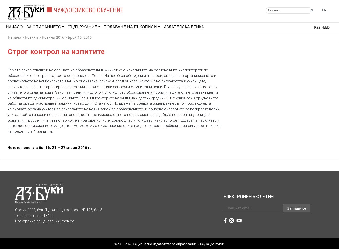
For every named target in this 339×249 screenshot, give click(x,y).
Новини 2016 (53, 37)
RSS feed (322, 27)
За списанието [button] (43, 27)
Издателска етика (183, 27)
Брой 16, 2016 (80, 37)
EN (324, 10)
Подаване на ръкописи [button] (130, 27)
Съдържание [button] (82, 27)
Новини (31, 37)
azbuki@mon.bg (60, 221)
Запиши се (296, 208)
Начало (14, 27)
